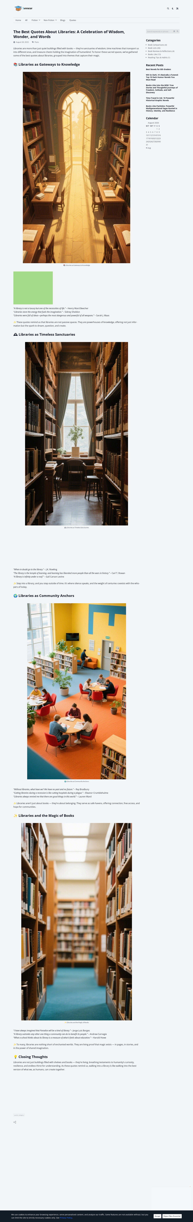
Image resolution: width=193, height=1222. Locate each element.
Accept (157, 1216)
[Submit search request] (177, 31)
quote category (19, 1115)
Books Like (152, 54)
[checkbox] (172, 8)
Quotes (72, 20)
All (26, 20)
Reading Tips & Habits (157, 57)
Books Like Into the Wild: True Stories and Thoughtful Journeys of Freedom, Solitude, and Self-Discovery (162, 89)
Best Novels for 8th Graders (158, 69)
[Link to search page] (168, 8)
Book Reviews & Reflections (160, 51)
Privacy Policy (66, 1217)
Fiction (35, 20)
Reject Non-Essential (172, 1216)
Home (18, 20)
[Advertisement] (33, 287)
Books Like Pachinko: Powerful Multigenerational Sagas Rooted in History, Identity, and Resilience (161, 108)
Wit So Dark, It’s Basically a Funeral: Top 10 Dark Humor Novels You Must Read (162, 77)
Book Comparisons (156, 45)
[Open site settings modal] (177, 8)
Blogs (62, 20)
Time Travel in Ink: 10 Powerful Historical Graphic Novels (160, 99)
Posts (37, 42)
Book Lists (152, 48)
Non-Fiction (49, 20)
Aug (149, 148)
